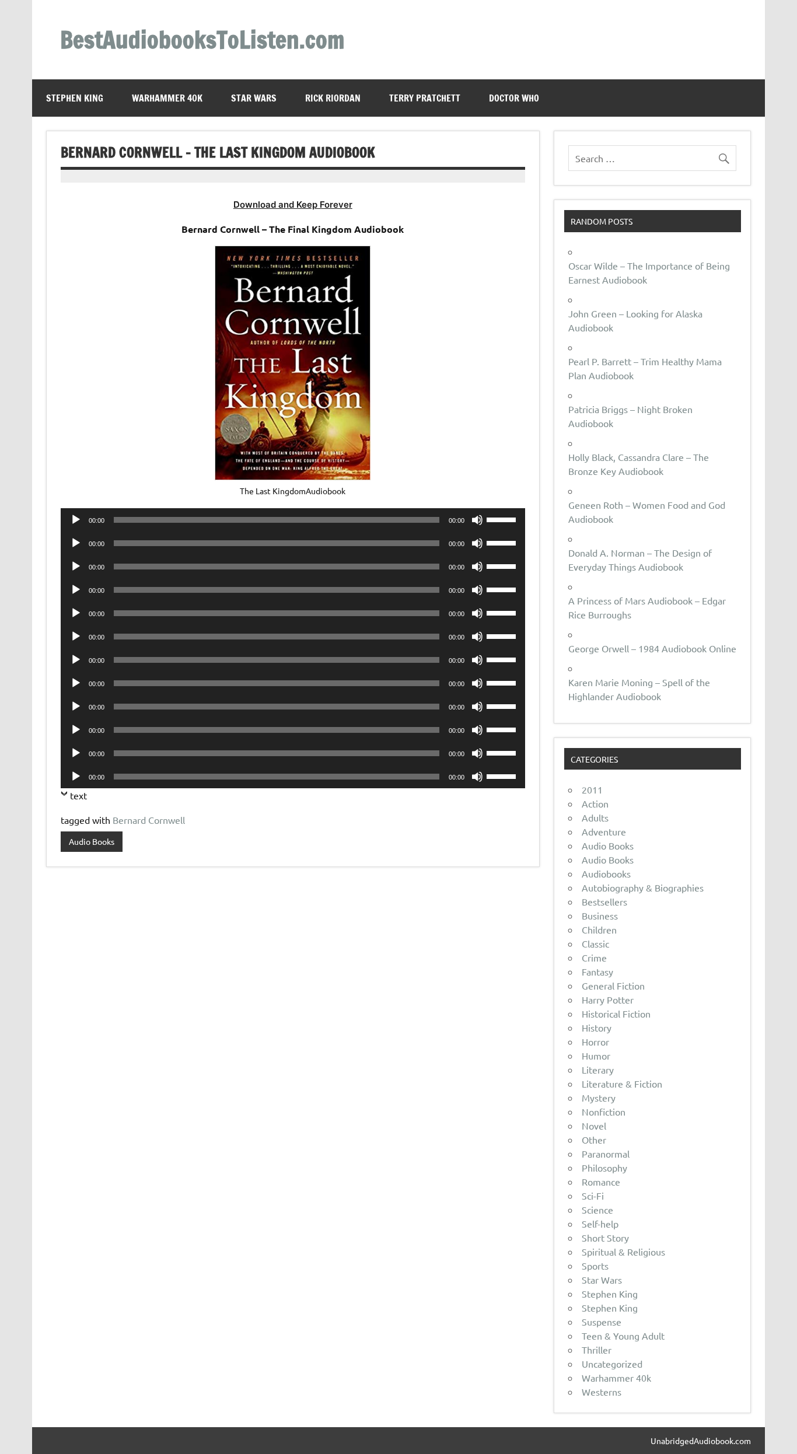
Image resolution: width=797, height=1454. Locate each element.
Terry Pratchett (424, 98)
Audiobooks (606, 873)
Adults (595, 817)
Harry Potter (608, 999)
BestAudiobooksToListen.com (202, 39)
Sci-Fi (593, 1195)
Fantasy (597, 971)
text (78, 795)
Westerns (601, 1391)
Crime (594, 957)
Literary (598, 1069)
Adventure (604, 831)
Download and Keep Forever (292, 204)
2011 (592, 789)
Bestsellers (604, 901)
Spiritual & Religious (623, 1251)
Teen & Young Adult (623, 1335)
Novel (594, 1125)
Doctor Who (514, 98)
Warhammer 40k (167, 98)
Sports (595, 1265)
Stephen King (74, 98)
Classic (595, 943)
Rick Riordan (333, 98)
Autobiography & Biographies (643, 887)
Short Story (605, 1237)
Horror (595, 1041)
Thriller (596, 1349)
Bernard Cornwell (149, 820)
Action (595, 803)
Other (594, 1139)
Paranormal (606, 1153)
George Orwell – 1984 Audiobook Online (652, 648)
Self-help (600, 1223)
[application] (293, 520)
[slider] (503, 518)
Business (600, 915)
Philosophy (604, 1167)
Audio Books (91, 841)
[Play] (76, 520)
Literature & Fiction (622, 1083)
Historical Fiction (616, 1013)
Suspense (601, 1321)
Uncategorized (612, 1363)
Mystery (599, 1097)
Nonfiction (603, 1111)
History (596, 1027)
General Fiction (613, 985)
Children (599, 929)
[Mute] (477, 520)
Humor (596, 1055)
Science (597, 1209)
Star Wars (254, 98)
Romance (601, 1181)
